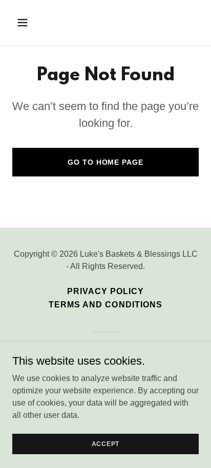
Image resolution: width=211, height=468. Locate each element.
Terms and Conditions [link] (105, 304)
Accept (106, 443)
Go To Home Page (105, 162)
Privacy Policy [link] (105, 291)
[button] (33, 22)
